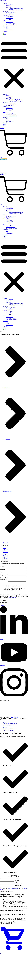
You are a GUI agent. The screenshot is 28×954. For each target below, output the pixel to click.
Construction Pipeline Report (16, 8)
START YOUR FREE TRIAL (7, 891)
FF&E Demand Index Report (16, 10)
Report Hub (9, 7)
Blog (7, 27)
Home (4, 548)
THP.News (8, 6)
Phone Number (17, 885)
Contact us (5, 31)
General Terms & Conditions (10, 723)
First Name (16, 879)
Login (4, 32)
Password (16, 887)
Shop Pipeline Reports (11, 24)
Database (5, 549)
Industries (5, 11)
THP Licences (9, 22)
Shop (4, 20)
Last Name (16, 880)
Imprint (4, 722)
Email (15, 882)
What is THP (6, 15)
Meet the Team (9, 18)
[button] (14, 64)
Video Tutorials (9, 30)
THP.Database (9, 4)
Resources (5, 26)
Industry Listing (9, 14)
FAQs (7, 28)
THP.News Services (10, 23)
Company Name (18, 883)
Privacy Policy (12, 597)
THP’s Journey (9, 16)
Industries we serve (10, 12)
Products (5, 3)
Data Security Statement (8, 725)
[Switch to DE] (4, 34)
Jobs (10, 19)
